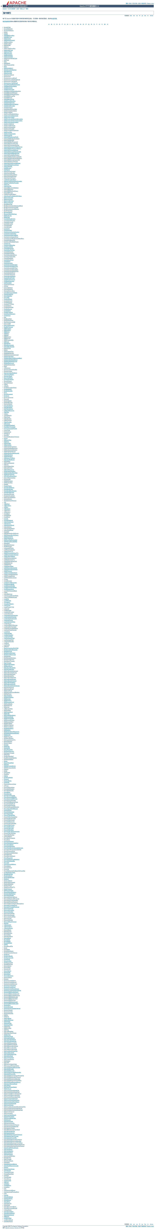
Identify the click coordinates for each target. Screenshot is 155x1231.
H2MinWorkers (8, 456)
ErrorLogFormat (8, 397)
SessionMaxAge (8, 1013)
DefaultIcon (7, 343)
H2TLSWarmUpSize (9, 477)
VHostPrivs (7, 1201)
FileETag (6, 412)
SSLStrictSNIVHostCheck (11, 1147)
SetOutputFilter (8, 1025)
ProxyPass (7, 839)
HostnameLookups (9, 495)
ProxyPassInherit (9, 841)
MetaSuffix (7, 748)
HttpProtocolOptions (9, 497)
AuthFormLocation (9, 117)
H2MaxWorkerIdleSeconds (11, 453)
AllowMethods (8, 71)
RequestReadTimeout (10, 921)
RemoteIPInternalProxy (10, 897)
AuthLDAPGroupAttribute (11, 150)
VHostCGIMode (8, 1197)
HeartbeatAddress (9, 487)
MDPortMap (7, 710)
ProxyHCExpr (8, 810)
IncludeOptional (8, 520)
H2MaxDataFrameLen (10, 446)
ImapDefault (7, 515)
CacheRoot (7, 261)
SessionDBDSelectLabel (11, 1002)
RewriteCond (7, 931)
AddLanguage (8, 53)
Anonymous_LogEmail (10, 78)
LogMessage (7, 610)
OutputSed (7, 772)
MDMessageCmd (9, 702)
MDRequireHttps (8, 722)
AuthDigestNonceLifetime (11, 104)
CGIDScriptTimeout (9, 279)
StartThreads (7, 1159)
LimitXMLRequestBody (10, 591)
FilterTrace (7, 423)
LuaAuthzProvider (9, 612)
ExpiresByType (8, 402)
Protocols (6, 782)
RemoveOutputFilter (9, 916)
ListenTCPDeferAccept (10, 597)
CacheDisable (8, 225)
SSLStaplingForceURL (10, 1138)
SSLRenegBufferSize (10, 1118)
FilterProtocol (7, 420)
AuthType (6, 184)
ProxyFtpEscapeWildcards (11, 807)
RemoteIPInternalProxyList (11, 898)
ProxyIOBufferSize (9, 835)
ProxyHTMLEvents (9, 821)
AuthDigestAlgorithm (10, 101)
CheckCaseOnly (8, 294)
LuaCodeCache (8, 613)
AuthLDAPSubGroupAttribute (12, 163)
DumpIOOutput (8, 382)
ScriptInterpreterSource (10, 952)
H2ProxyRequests (9, 463)
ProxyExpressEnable (10, 800)
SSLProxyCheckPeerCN (11, 1098)
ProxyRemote (8, 854)
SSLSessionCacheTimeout (11, 1125)
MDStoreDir (7, 735)
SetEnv (6, 1015)
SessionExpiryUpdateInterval (12, 1008)
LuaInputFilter (8, 633)
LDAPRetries (7, 564)
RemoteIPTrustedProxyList (11, 907)
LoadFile (6, 599)
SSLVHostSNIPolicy (9, 1156)
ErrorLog (6, 396)
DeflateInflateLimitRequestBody (13, 358)
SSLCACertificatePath (10, 1041)
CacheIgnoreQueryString (11, 237)
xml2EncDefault (8, 1220)
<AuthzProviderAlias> (10, 194)
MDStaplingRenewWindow (11, 733)
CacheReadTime (8, 260)
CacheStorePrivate (9, 278)
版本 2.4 (22, 8)
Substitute (7, 1162)
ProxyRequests (8, 858)
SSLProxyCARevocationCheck (12, 1093)
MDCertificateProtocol (10, 681)
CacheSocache (8, 263)
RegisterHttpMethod (9, 894)
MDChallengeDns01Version (12, 685)
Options (6, 769)
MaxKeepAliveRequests (10, 649)
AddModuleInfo (8, 55)
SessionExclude (8, 1007)
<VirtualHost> (8, 1210)
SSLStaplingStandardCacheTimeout (14, 1146)
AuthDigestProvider (9, 106)
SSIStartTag (7, 1034)
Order (5, 771)
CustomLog (7, 315)
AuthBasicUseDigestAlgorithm (12, 91)
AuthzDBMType (8, 192)
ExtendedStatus (8, 405)
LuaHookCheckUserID (10, 618)
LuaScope (7, 645)
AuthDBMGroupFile (9, 96)
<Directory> (7, 368)
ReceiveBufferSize (9, 877)
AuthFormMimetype (9, 125)
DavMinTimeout (8, 327)
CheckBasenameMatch (10, 292)
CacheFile (7, 228)
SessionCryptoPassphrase (11, 989)
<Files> (6, 414)
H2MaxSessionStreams (10, 450)
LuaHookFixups (8, 620)
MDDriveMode (8, 690)
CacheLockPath (8, 246)
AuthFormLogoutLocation (11, 122)
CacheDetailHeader (9, 220)
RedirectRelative (8, 884)
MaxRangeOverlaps (9, 653)
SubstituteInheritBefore (10, 1164)
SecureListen (7, 961)
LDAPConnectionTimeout (11, 554)
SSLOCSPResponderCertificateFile (14, 1075)
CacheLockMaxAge (9, 245)
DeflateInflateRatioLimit (10, 361)
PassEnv (6, 774)
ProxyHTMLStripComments (11, 831)
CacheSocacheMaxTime (11, 266)
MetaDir (6, 744)
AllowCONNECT (8, 68)
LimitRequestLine (9, 589)
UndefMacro (7, 1185)
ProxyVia (6, 869)
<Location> (7, 602)
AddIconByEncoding (9, 48)
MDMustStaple (8, 704)
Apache (5, 8)
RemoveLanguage (9, 915)
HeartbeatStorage (9, 492)
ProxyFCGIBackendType (11, 802)
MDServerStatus (8, 726)
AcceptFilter (7, 27)
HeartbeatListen (8, 489)
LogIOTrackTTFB (9, 607)
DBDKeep (7, 332)
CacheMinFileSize (9, 253)
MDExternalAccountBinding (11, 692)
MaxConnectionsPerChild (11, 648)
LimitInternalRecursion (10, 582)
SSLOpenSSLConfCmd (10, 1084)
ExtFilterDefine (8, 407)
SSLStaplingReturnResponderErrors (14, 1144)
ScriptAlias (7, 949)
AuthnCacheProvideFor (10, 174)
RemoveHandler (8, 912)
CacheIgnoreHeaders (10, 233)
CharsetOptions (8, 289)
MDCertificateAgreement (11, 671)
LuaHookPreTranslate (10, 627)
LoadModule (7, 600)
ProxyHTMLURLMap (10, 833)
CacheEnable (8, 227)
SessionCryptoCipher (10, 985)
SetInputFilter (8, 1023)
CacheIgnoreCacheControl (11, 232)
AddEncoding (7, 43)
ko (145, 15)
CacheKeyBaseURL (9, 240)
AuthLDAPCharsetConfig (11, 143)
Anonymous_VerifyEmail (11, 83)
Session (6, 979)
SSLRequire (7, 1120)
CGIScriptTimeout (9, 284)
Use (5, 1188)
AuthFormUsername (10, 133)
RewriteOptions (8, 936)
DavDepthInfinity (8, 320)
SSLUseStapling (8, 1151)
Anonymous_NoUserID (10, 81)
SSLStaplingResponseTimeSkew (13, 1143)
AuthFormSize (8, 132)
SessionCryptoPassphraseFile (12, 990)
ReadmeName (8, 876)
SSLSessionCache (9, 1123)
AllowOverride (8, 73)
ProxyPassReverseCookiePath (12, 849)
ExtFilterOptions (8, 409)
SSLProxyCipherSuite (10, 1103)
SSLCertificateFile (9, 1052)
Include (6, 518)
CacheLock (7, 243)
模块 (127, 3)
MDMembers (7, 700)
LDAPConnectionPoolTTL (11, 553)
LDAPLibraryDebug (9, 556)
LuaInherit (7, 631)
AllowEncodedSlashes (10, 70)
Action (5, 32)
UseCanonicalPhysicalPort (11, 1192)
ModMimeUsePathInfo (10, 758)
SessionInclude (8, 1011)
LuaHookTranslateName (11, 628)
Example (6, 399)
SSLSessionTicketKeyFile (11, 1126)
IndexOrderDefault (9, 528)
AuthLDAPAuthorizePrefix (11, 137)
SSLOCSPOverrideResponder (12, 1072)
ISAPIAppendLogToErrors (11, 533)
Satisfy (6, 944)
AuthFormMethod (9, 124)
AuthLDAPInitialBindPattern (11, 155)
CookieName (7, 305)
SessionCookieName (10, 980)
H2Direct (6, 441)
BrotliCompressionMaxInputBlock (13, 206)
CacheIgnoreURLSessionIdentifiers (14, 238)
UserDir (6, 1195)
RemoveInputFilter (9, 913)
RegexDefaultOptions (10, 892)
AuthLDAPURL (8, 166)
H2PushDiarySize (9, 466)
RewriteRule (7, 938)
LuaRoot (6, 643)
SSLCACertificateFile (10, 1039)
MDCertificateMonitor (10, 679)
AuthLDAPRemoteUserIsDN (12, 160)
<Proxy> (6, 785)
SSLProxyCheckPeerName (11, 1102)
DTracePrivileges (9, 379)
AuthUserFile (7, 186)
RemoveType (7, 918)
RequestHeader (8, 920)
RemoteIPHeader (9, 895)
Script (5, 948)
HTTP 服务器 (11, 8)
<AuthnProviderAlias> (10, 179)
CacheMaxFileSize (9, 250)
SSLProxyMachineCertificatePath (13, 1110)
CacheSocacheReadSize (11, 269)
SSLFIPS (6, 1062)
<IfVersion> (7, 512)
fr (139, 15)
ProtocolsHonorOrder (10, 784)
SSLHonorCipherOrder (10, 1064)
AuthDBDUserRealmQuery (11, 94)
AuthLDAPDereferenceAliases (12, 148)
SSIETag (6, 1029)
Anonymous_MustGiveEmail (12, 79)
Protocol (6, 779)
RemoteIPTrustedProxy (10, 905)
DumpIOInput (8, 381)
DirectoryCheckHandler (10, 369)
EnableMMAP (8, 389)
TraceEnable (7, 1177)
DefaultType (7, 348)
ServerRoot (7, 974)
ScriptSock (7, 959)
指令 (130, 3)
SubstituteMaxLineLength (11, 1165)
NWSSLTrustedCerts (10, 766)
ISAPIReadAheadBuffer (10, 541)
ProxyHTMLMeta (9, 830)
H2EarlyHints (7, 445)
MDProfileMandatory (10, 715)
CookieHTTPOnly (9, 304)
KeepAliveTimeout (9, 545)
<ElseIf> (6, 386)
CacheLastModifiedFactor (11, 242)
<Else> (6, 384)
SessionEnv (7, 1005)
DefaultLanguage (9, 345)
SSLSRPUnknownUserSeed (12, 1129)
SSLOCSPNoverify (9, 1070)
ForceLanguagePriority (10, 428)
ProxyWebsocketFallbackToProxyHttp (14, 871)
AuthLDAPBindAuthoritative (11, 138)
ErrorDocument (8, 394)
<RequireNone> (8, 928)
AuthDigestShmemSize (10, 109)
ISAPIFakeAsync (8, 538)
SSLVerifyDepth (8, 1154)
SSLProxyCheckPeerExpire (11, 1100)
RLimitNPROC (8, 943)
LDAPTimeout (8, 571)
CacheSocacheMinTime (10, 268)
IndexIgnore (7, 523)
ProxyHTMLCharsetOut (10, 817)
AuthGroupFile (8, 135)
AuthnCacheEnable (9, 173)
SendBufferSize (8, 964)
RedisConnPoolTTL (9, 887)
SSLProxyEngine (8, 1105)
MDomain (6, 707)
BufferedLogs (8, 215)
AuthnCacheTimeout (10, 178)
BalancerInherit (8, 199)
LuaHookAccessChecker (11, 615)
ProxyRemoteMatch (9, 856)
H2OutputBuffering (9, 459)
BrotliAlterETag (8, 204)
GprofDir (6, 435)
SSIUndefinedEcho (9, 1038)
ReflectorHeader (8, 890)
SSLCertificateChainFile (10, 1051)
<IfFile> (6, 507)
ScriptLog (6, 954)
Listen (5, 592)
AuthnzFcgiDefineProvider (11, 183)
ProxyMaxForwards (9, 838)
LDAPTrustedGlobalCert (11, 574)
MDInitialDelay (8, 695)
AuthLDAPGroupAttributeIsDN (12, 151)
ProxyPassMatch (8, 844)
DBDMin (6, 335)
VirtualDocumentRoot (10, 1206)
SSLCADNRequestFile (10, 1043)
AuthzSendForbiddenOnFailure (13, 196)
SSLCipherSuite (8, 1056)
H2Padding (7, 461)
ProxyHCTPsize (8, 813)
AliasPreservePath (9, 65)
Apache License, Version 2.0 (12, 1227)
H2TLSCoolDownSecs (10, 476)
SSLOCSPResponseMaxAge (12, 1079)
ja (142, 15)
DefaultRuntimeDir (9, 346)
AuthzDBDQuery (8, 189)
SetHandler (7, 1021)
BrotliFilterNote (8, 210)
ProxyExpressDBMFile (10, 797)
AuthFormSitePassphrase (11, 130)
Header (6, 484)
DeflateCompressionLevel (11, 355)
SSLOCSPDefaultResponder (12, 1067)
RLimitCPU (7, 939)
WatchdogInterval (9, 1215)
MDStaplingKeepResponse (11, 731)
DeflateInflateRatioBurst (10, 360)
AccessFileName (8, 30)
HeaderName (8, 486)
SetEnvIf (6, 1016)
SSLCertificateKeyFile (10, 1054)
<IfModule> (7, 509)
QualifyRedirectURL (9, 872)
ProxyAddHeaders (9, 789)
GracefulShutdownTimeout (11, 436)
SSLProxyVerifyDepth (10, 1115)
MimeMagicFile (8, 749)
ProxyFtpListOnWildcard (11, 808)
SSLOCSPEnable (9, 1069)
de (131, 15)
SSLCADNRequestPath (10, 1044)
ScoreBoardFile (8, 946)
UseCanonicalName (9, 1190)
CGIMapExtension (9, 281)
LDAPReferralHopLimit (10, 561)
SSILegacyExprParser (10, 1033)
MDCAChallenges (9, 669)
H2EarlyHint (7, 443)
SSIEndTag (7, 1026)
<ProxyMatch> (8, 836)
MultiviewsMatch (8, 759)
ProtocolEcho (7, 780)
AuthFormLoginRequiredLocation (13, 119)
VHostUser (7, 1205)
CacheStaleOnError (9, 273)
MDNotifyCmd (8, 705)
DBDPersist (7, 338)
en (134, 15)
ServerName (7, 971)
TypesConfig (7, 1180)
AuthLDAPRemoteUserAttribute (13, 158)
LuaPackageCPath (9, 638)
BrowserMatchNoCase (10, 214)
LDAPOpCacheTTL (9, 559)
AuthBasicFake (8, 88)
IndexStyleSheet (8, 530)
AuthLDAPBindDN (9, 140)
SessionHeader (8, 1010)
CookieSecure (8, 309)
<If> (5, 502)
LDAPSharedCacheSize (10, 569)
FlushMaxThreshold (9, 427)
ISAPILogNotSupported (10, 540)
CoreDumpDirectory (9, 314)
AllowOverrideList (9, 75)
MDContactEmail (8, 689)
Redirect (6, 879)
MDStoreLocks (8, 736)
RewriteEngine (8, 933)
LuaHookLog (7, 623)
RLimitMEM (7, 941)
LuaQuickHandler (9, 641)
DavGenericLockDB (9, 322)
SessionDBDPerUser (10, 1000)
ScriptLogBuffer (8, 956)
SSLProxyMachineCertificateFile (13, 1108)
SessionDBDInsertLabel (10, 998)
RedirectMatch (8, 880)
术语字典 (54, 18)
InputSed (6, 531)
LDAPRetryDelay (8, 566)
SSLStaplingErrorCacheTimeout (13, 1134)
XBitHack (6, 1216)
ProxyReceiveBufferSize (11, 853)
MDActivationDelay (9, 664)
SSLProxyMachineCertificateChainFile (14, 1107)
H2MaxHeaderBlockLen (10, 448)
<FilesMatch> (8, 415)
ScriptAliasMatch (8, 951)
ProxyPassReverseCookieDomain (13, 848)
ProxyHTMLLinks (9, 828)
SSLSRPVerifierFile (9, 1131)
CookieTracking (8, 312)
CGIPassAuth (8, 282)
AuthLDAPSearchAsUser (11, 161)
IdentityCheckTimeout (10, 500)
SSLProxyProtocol (9, 1111)
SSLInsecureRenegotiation (11, 1065)
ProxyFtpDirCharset (9, 805)
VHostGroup (7, 1200)
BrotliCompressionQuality (11, 207)
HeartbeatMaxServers (10, 491)
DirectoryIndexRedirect (10, 373)
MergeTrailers (8, 743)
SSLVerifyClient (8, 1152)
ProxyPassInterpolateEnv (11, 843)
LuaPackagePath (9, 640)
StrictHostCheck (8, 1161)
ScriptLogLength (8, 957)
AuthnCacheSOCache (10, 176)
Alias (5, 61)
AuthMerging (7, 168)
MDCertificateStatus (9, 682)
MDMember (7, 699)
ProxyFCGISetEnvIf (9, 803)
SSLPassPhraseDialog (10, 1087)
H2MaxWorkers (8, 455)
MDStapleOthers (8, 728)
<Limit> (6, 579)
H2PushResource (9, 469)
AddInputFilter (8, 52)
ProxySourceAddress (10, 864)
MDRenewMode (8, 717)
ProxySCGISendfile (9, 861)
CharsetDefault (8, 287)
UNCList (6, 1182)
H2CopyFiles (7, 440)
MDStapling (7, 730)
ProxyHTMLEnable (9, 820)
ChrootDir (6, 297)
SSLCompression (9, 1057)
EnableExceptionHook (10, 387)
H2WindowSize (8, 482)
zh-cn (151, 15)
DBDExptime (7, 328)
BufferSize (7, 217)
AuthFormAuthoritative (10, 111)
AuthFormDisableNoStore (11, 114)
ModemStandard (8, 756)
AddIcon (6, 47)
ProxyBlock (7, 792)
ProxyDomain (8, 794)
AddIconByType (8, 50)
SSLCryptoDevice (9, 1059)
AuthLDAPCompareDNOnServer (13, 147)
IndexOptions (7, 527)
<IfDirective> (7, 505)
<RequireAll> (7, 925)
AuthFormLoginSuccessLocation (13, 120)
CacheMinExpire (8, 251)
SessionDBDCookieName (11, 992)
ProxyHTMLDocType (10, 818)
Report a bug (150, 3)
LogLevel (6, 609)
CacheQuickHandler (9, 256)
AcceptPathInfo (8, 29)
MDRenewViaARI (9, 718)
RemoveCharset (8, 908)
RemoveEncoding (9, 910)
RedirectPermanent (9, 882)
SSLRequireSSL (8, 1121)
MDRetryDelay (8, 723)
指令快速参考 (6, 21)
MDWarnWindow (8, 738)
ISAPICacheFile (8, 536)
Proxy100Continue (9, 787)
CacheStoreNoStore (9, 276)
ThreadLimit (7, 1170)
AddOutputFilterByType (10, 58)
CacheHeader (8, 230)
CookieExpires (8, 302)
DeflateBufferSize (9, 353)
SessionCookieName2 (10, 982)
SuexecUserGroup (9, 1169)
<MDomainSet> (8, 708)
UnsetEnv (6, 1187)
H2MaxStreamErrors (10, 451)
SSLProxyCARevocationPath (12, 1097)
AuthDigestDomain (9, 102)
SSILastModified (8, 1031)
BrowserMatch (8, 212)
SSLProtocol (7, 1088)
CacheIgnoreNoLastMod (11, 235)
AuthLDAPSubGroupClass (11, 165)
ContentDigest (8, 299)
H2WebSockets (8, 481)
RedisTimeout (8, 889)
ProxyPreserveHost (9, 851)
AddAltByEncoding (9, 35)
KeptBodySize (8, 546)
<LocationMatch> (9, 604)
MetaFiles (7, 746)
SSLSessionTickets (9, 1128)
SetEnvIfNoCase (8, 1020)
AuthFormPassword (9, 127)
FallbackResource (9, 410)
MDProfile (7, 713)
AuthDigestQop (8, 107)
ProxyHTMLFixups (9, 825)
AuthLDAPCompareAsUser (11, 145)
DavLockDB (7, 323)
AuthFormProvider (9, 128)
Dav (5, 317)
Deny (5, 366)
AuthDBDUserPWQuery (10, 93)
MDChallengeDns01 (9, 684)
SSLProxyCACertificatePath (12, 1092)
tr (148, 15)
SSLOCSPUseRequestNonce (12, 1082)
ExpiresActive (8, 400)
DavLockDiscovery (9, 325)
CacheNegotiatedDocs (10, 255)
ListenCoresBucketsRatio (11, 595)
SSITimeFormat (8, 1036)
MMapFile (7, 754)
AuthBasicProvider (9, 89)
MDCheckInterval (9, 687)
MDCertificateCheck (9, 674)
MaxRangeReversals (10, 654)
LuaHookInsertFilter (9, 622)
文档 (17, 8)
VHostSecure (7, 1203)
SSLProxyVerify (8, 1113)
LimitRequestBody (9, 584)
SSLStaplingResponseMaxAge (12, 1141)
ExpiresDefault (8, 404)
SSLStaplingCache (9, 1133)
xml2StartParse (8, 1221)
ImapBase (7, 513)
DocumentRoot (8, 378)
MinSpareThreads (9, 753)
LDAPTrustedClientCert (10, 572)
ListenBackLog (8, 594)
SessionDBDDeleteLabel (11, 997)
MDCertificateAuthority (10, 672)
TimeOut (6, 1175)
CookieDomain (8, 301)
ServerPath (7, 972)
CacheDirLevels (8, 224)
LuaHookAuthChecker (10, 617)
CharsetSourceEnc (9, 291)
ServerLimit (7, 969)
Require (6, 923)
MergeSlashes (8, 741)
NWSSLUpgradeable (10, 767)
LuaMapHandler (8, 635)
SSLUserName (8, 1149)
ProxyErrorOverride (9, 795)
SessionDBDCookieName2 (11, 994)
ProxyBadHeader (9, 790)
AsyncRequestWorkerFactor (12, 84)
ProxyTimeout (8, 867)
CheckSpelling (8, 296)
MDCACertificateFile (9, 667)
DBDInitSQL (7, 330)
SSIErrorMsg (7, 1028)
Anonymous (7, 76)
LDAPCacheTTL (8, 551)
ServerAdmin (7, 966)
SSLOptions (7, 1085)
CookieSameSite (8, 307)
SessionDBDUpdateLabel (11, 1003)
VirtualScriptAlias (8, 1211)
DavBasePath (8, 319)
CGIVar (6, 286)
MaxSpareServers (9, 659)
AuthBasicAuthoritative (10, 86)
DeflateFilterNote (9, 356)
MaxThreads (7, 663)
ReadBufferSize (8, 874)
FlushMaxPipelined (9, 425)
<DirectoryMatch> (9, 374)
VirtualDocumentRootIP (10, 1208)
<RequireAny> (8, 926)
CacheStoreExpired (9, 274)
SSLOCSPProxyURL (10, 1074)
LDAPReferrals (8, 563)
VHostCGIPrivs (8, 1198)
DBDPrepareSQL (9, 340)
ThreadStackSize (9, 1174)
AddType (6, 60)
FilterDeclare (7, 418)
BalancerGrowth (8, 197)
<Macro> (6, 646)
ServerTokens (8, 977)
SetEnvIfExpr (7, 1018)
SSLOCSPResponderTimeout (12, 1077)
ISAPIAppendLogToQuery (11, 535)
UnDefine (6, 1183)
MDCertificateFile (9, 676)
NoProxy (6, 764)
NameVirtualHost (9, 762)
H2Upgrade (7, 479)
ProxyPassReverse (9, 846)
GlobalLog (7, 433)
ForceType (7, 430)
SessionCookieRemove (10, 984)
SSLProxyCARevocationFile (12, 1095)
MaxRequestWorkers (10, 658)
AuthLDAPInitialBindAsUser (11, 153)
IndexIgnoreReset (9, 525)
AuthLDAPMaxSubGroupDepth (12, 156)
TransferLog (7, 1179)
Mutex (5, 761)
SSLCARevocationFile (10, 1047)
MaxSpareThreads (9, 661)
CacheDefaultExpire (9, 219)
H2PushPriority (8, 468)
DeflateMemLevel (9, 363)
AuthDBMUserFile (9, 99)
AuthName (7, 169)
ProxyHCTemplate (9, 812)
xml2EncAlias (7, 1218)
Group (6, 438)
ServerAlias (7, 967)
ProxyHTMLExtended (10, 823)
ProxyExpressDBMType (10, 798)
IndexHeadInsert (8, 522)
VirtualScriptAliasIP (9, 1213)
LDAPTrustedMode (9, 576)
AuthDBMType (8, 97)
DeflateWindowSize (9, 364)
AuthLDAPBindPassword (11, 142)
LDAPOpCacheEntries (10, 558)
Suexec (6, 1167)
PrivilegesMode (8, 777)
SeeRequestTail (8, 962)
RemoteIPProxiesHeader (11, 900)
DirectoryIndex (8, 371)
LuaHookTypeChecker (10, 630)
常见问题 (134, 3)
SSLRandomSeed (9, 1116)
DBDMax (6, 333)
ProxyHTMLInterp (9, 826)
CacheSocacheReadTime (11, 271)
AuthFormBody (8, 112)
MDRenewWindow (9, 720)
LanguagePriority (9, 548)
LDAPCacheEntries (9, 549)
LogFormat (7, 605)
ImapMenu (7, 517)
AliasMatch (7, 63)
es (137, 15)
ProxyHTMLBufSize (9, 815)
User (5, 1193)
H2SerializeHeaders (9, 471)
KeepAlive (7, 543)
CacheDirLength (8, 222)
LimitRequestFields (9, 586)
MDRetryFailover (9, 725)
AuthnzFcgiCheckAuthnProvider (13, 181)
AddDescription (8, 42)
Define (6, 350)
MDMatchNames (8, 697)
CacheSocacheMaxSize (10, 264)
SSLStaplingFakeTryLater (11, 1136)
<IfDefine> (7, 504)
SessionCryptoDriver (10, 987)
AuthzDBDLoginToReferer (11, 188)
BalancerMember (9, 201)
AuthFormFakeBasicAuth (11, 115)
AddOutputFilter (8, 56)
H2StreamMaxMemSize (10, 473)
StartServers (7, 1157)
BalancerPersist (8, 202)
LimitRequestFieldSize (10, 587)
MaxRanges (7, 656)
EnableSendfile (8, 391)
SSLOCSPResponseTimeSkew (12, 1080)
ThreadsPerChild (9, 1172)
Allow (5, 66)
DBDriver (6, 342)
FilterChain (7, 417)
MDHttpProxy (7, 694)
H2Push (6, 464)
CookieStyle (7, 310)
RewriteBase (7, 930)
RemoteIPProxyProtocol (10, 902)
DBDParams (7, 337)
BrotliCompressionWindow (11, 209)
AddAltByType (8, 37)
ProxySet (6, 862)
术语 (139, 3)
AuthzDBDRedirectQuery (11, 191)
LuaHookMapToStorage (10, 625)
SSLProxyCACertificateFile (11, 1090)
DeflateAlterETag (8, 351)
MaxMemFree (8, 651)
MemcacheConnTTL (10, 740)
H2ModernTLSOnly (9, 458)
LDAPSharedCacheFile (10, 568)
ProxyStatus (7, 866)
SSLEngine (7, 1061)
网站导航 (143, 3)
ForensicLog (7, 432)
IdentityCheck (8, 499)
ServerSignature (8, 975)
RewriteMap (7, 934)
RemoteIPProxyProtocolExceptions (14, 903)
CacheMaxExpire (9, 248)
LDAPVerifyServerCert (10, 577)
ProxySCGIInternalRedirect (11, 859)
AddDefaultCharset (9, 40)
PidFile (6, 776)
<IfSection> (7, 510)
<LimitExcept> (8, 581)
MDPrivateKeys (8, 712)
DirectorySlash (8, 376)
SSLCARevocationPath (10, 1049)
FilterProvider (8, 422)
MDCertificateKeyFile (10, 677)
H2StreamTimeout (9, 474)
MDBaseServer (8, 666)
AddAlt (6, 34)
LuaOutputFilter (8, 636)
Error (5, 392)
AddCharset (7, 38)
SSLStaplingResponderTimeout (13, 1139)
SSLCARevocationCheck (11, 1046)
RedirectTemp (8, 885)
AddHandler (7, 45)
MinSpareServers (9, 751)
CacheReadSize (8, 258)
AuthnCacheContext (9, 171)
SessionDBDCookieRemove (12, 995)
